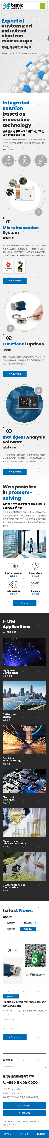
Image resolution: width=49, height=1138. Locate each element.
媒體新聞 (11, 923)
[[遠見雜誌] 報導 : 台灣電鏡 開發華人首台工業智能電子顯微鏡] (24, 963)
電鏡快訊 (11, 928)
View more (16, 280)
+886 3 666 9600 (22, 1082)
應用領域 (24, 1134)
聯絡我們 (41, 1134)
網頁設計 (6, 1124)
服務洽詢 (26, 1113)
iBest (15, 1124)
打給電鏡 (26, 1105)
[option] (24, 51)
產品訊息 (8, 1134)
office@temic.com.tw (12, 1092)
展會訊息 (28, 923)
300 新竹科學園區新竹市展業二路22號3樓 (20, 1096)
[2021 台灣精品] (8, 267)
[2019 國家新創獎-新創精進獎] (20, 267)
